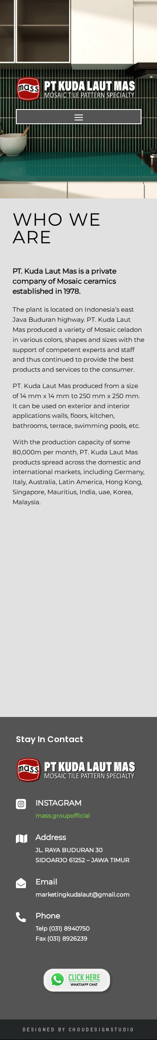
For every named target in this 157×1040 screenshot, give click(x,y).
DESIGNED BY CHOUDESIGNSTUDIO (79, 1029)
